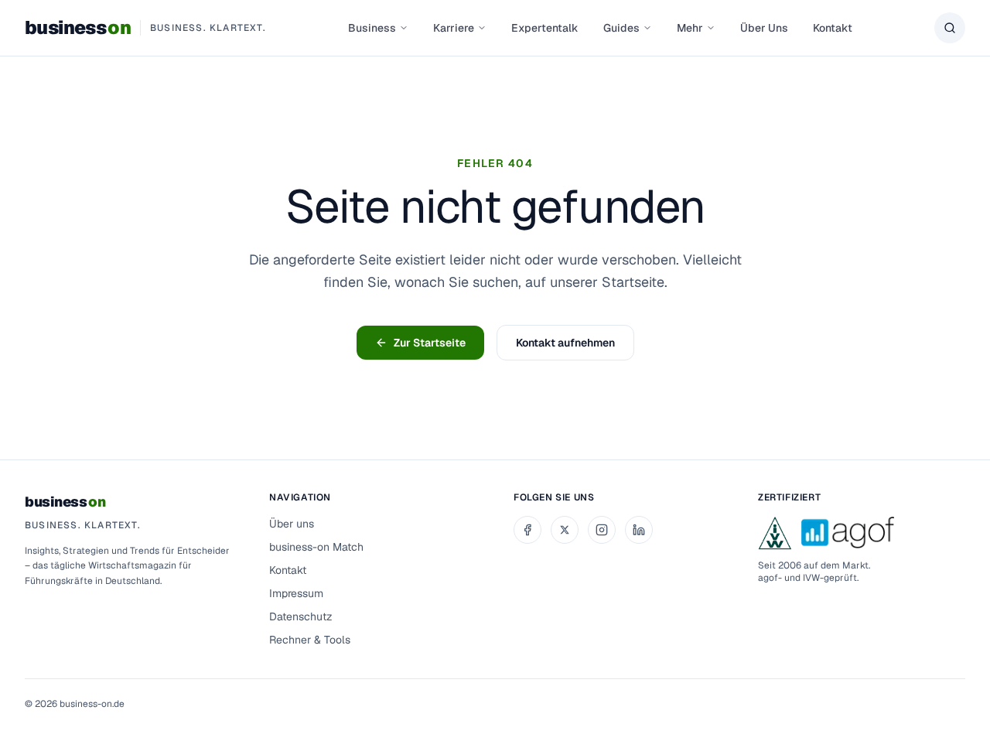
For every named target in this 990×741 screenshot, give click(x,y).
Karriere (453, 28)
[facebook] (527, 530)
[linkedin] (639, 530)
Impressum (296, 593)
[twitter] (565, 530)
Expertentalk (545, 28)
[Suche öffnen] (949, 27)
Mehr (690, 28)
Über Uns (764, 28)
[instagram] (602, 530)
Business (372, 28)
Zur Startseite (430, 343)
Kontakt (832, 28)
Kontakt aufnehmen (565, 343)
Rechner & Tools (309, 640)
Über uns (291, 524)
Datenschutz (301, 616)
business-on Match (316, 547)
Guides (621, 28)
